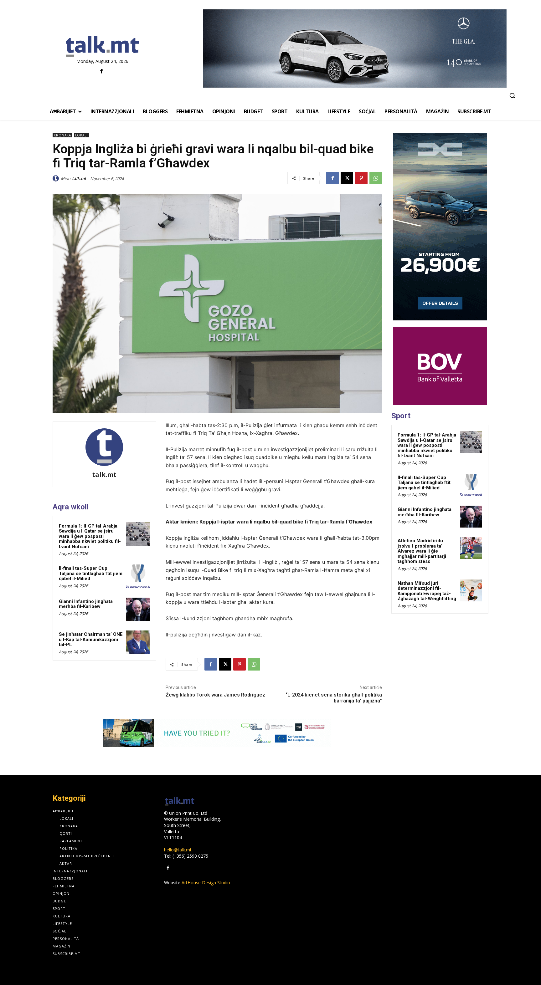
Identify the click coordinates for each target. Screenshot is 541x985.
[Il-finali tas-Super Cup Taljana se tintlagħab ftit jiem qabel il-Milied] (138, 576)
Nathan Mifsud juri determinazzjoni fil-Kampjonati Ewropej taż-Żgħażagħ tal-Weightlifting (427, 591)
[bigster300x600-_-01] (439, 226)
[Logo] (102, 47)
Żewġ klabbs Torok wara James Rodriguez (215, 695)
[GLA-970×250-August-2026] (354, 48)
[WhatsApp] (375, 178)
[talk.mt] (57, 178)
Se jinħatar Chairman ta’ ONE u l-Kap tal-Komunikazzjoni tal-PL (91, 639)
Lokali (81, 135)
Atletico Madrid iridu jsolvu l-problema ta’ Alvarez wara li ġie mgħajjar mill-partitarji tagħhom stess (422, 551)
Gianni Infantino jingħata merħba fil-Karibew (86, 604)
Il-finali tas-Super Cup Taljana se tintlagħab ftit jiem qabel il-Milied (90, 573)
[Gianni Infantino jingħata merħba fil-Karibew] (138, 609)
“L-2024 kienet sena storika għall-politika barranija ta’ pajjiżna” (334, 698)
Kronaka (62, 135)
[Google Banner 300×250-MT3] (439, 366)
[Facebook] (101, 71)
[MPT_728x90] (217, 733)
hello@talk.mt (178, 850)
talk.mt (79, 178)
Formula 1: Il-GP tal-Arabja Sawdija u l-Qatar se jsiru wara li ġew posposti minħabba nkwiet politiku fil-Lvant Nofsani (90, 536)
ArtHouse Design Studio (206, 882)
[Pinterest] (361, 178)
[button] (512, 95)
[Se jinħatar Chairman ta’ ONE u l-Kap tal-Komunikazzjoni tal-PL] (138, 642)
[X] (347, 178)
